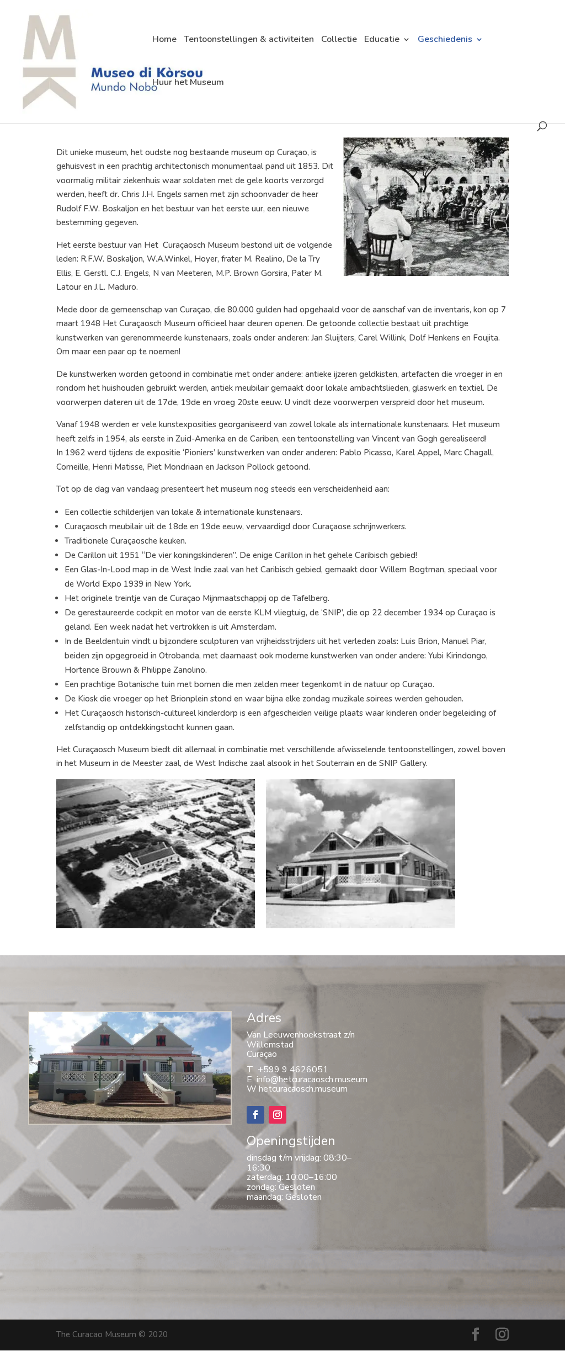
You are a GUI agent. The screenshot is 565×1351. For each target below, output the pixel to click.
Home (164, 40)
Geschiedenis (445, 40)
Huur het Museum (188, 83)
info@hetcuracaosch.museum (309, 1079)
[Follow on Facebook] (255, 1115)
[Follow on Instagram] (277, 1115)
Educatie (381, 40)
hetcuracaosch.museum (303, 1089)
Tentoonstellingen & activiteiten (249, 40)
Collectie (339, 40)
